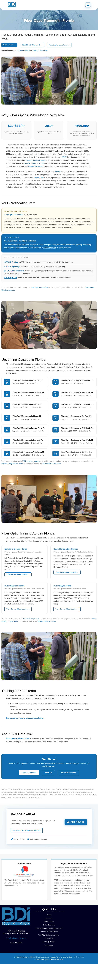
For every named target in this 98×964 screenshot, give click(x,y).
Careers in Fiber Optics (49, 932)
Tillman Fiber (39, 178)
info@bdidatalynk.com (38, 839)
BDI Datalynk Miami (62, 586)
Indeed (28, 789)
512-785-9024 (19, 839)
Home (49, 915)
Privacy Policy (49, 942)
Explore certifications (28, 830)
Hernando (79, 795)
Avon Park (44, 50)
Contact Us (49, 938)
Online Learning (49, 925)
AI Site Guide (79, 957)
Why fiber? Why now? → (32, 45)
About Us (49, 918)
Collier (70, 795)
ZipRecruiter (35, 789)
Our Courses (49, 921)
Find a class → (9, 45)
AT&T (64, 157)
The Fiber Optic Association (48, 935)
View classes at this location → (18, 574)
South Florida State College (65, 549)
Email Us (48, 773)
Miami (27, 50)
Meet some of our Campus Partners (49, 928)
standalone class (49, 248)
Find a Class (77, 822)
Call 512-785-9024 (29, 772)
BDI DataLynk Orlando (14, 586)
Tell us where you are (32, 461)
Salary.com (43, 789)
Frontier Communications (35, 160)
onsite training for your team (12, 464)
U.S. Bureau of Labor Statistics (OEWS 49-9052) (19, 792)
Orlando (21, 50)
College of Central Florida (15, 549)
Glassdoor (50, 792)
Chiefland (34, 50)
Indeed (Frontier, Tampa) (59, 789)
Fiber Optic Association (39, 287)
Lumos (58, 171)
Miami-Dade (63, 795)
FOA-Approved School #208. (18, 739)
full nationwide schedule (52, 464)
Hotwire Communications (34, 163)
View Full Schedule (68, 773)
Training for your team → (59, 45)
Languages (49, 945)
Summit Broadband (35, 166)
